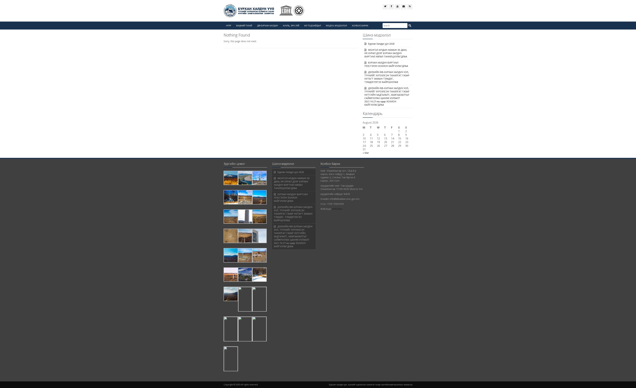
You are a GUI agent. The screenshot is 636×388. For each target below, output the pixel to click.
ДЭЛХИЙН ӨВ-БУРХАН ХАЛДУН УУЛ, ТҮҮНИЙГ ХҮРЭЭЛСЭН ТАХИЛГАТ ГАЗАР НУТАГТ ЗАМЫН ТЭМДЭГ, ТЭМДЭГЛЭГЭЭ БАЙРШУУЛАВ (386, 77)
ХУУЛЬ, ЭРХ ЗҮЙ (291, 25)
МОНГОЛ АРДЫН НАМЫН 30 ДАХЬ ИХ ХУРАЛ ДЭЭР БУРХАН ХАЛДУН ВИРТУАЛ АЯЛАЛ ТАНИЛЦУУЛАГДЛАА (385, 53)
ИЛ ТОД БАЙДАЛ (312, 25)
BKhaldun (337, 208)
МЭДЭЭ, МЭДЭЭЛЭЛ (336, 25)
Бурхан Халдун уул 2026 (381, 43)
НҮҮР (228, 25)
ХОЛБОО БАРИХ (360, 25)
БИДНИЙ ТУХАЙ (244, 25)
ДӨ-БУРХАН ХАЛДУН (267, 25)
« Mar (366, 152)
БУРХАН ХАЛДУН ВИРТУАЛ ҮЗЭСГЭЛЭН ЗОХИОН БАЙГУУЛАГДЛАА (386, 64)
